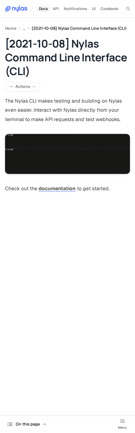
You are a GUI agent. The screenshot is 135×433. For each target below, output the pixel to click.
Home (10, 28)
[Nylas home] (16, 9)
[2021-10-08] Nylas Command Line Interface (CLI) (79, 28)
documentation (57, 188)
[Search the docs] (128, 9)
